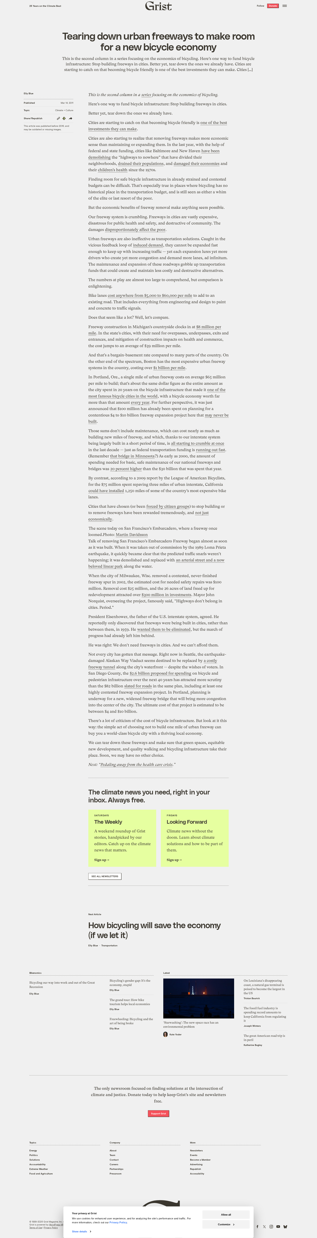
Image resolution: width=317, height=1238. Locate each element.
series (146, 94)
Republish (195, 1169)
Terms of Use (35, 1227)
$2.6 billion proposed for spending (160, 673)
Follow (260, 5)
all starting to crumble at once (197, 443)
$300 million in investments (166, 594)
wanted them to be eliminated (164, 629)
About (113, 1150)
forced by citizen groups (167, 506)
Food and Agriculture (41, 1173)
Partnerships (116, 1169)
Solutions (34, 1159)
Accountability (37, 1164)
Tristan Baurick (252, 998)
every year (140, 402)
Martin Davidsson (132, 534)
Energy (33, 1150)
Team (112, 1155)
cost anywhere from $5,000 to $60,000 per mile (150, 295)
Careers (114, 1164)
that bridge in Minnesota (132, 456)
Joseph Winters (252, 1025)
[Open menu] (285, 6)
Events (193, 1155)
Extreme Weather (38, 1169)
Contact (114, 1159)
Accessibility (197, 1173)
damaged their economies (196, 163)
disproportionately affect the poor (135, 229)
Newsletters (196, 1150)
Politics (33, 1155)
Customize (224, 1224)
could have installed (106, 490)
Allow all (226, 1214)
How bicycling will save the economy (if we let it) (154, 930)
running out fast (210, 449)
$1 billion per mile (169, 367)
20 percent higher (126, 468)
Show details (79, 1231)
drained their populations (140, 163)
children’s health (112, 170)
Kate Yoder (175, 1034)
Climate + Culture (64, 110)
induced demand (148, 245)
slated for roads (138, 686)
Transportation (109, 945)
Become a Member (200, 1159)
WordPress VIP (56, 1224)
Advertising (196, 1164)
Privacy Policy (51, 1227)
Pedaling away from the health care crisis (136, 764)
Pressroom (116, 1173)
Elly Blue (28, 93)
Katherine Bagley (253, 1045)
